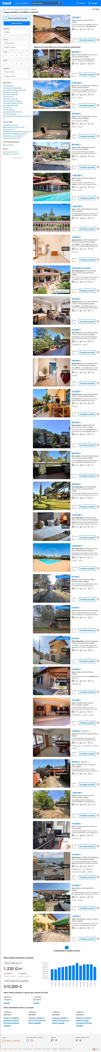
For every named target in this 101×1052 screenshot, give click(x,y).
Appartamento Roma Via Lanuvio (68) (13, 127)
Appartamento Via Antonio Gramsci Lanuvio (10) (17, 131)
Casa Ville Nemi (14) (9, 110)
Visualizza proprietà (87, 40)
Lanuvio (33, 9)
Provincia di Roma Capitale (20, 9)
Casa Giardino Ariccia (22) (10, 105)
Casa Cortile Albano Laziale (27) (12, 101)
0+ (6, 55)
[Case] (27, 1041)
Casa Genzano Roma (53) (10, 99)
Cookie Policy (37, 1049)
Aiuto (19, 1049)
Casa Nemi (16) (7, 107)
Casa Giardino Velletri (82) (10, 94)
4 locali (36, 1003)
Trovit (3, 9)
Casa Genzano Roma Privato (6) (12, 112)
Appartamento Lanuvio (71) (10, 125)
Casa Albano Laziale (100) (10, 92)
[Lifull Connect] (11, 1041)
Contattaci (54, 1049)
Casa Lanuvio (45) (8, 145)
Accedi (94, 3)
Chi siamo (4, 1049)
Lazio (9, 9)
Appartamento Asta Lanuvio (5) (12, 138)
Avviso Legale (46, 1049)
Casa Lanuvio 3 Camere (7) (11, 152)
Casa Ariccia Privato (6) (10, 114)
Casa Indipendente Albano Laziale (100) (14, 90)
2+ (16, 55)
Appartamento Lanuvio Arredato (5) (13, 136)
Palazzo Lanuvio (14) (9, 129)
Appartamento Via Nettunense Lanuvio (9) (15, 134)
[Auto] (31, 1041)
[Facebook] (52, 1041)
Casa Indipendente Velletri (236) (12, 88)
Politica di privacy (27, 1049)
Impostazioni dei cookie (65, 1049)
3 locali (7, 1003)
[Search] (59, 3)
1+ (11, 55)
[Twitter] (56, 1041)
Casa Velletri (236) (8, 86)
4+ (27, 55)
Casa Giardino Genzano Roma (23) (13, 103)
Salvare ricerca (16, 23)
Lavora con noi (13, 1049)
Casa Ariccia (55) (8, 97)
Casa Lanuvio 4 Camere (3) (11, 154)
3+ (22, 55)
